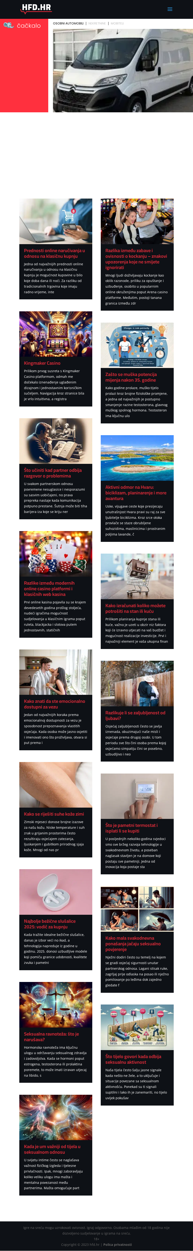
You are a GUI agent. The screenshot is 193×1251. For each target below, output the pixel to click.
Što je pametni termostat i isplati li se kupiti (131, 828)
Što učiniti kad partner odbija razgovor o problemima (53, 473)
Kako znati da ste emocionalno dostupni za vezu (54, 704)
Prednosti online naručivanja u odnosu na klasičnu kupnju (54, 253)
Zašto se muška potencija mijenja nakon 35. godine (131, 377)
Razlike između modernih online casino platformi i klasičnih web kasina (49, 588)
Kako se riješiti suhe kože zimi (54, 813)
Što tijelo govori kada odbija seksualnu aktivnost (133, 1059)
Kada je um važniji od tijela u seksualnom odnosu (52, 1149)
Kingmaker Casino (42, 363)
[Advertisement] (96, 149)
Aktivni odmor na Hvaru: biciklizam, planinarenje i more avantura (135, 493)
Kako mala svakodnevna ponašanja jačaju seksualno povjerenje (133, 944)
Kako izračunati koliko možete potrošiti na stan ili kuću (135, 608)
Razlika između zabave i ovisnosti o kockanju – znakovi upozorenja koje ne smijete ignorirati (136, 259)
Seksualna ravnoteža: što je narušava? (51, 1036)
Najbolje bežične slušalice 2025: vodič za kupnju (50, 924)
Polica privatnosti (117, 1244)
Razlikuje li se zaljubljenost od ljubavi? (135, 715)
